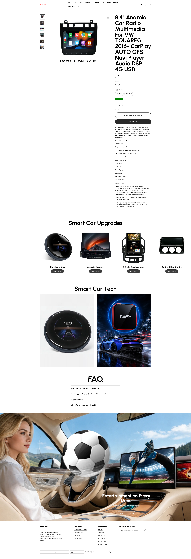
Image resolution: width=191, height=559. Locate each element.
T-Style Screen (78, 538)
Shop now (133, 271)
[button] (142, 5)
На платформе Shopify (104, 552)
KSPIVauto (93, 552)
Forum (115, 3)
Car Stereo (77, 535)
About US (101, 532)
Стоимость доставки (120, 78)
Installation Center (103, 3)
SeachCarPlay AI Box (80, 530)
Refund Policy (102, 541)
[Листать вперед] (151, 252)
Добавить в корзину (133, 115)
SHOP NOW (57, 271)
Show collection (126, 513)
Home (70, 3)
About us (89, 3)
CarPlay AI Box (78, 532)
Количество (118, 103)
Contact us (72, 6)
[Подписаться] (144, 531)
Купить (133, 122)
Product (78, 3)
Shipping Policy (102, 544)
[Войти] (146, 5)
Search (100, 530)
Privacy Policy (102, 538)
